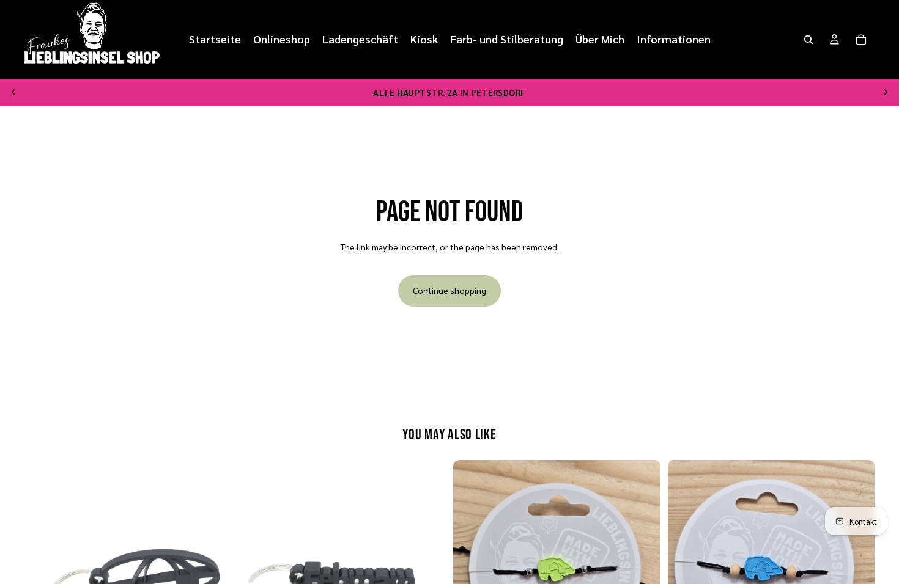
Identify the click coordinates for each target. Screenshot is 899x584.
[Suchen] (808, 39)
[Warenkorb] (861, 39)
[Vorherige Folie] (13, 92)
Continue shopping (449, 290)
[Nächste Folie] (885, 92)
